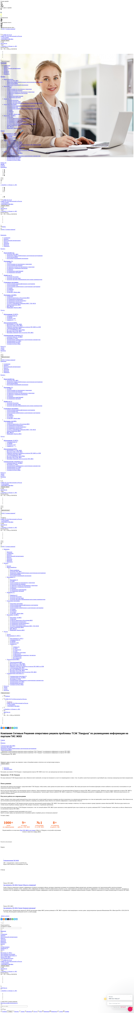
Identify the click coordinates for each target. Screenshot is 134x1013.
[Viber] (10, 728)
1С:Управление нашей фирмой (15, 96)
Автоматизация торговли (13, 158)
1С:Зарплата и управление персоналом (17, 93)
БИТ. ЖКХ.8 (10, 126)
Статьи (3, 165)
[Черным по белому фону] (1, 9)
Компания (3, 63)
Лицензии (6, 71)
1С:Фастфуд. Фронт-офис (13, 114)
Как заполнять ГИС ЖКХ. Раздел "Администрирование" (19, 908)
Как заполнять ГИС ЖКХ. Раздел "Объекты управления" (19, 885)
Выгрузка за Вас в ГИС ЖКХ (14, 143)
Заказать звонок (5, 40)
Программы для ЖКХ (10, 115)
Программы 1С (8, 86)
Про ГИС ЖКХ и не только (27, 830)
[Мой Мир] (6, 728)
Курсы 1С (3, 163)
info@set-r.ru (4, 43)
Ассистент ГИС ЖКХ (12, 80)
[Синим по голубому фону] (1, 12)
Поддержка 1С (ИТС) (6, 952)
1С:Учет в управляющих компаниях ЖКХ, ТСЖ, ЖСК (21, 124)
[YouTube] (4, 172)
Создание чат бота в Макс (14, 160)
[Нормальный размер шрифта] (2, 4)
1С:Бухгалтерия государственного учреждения (19, 89)
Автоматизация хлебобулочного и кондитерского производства (23, 156)
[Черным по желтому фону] (1, 14)
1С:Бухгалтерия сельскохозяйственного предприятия (21, 106)
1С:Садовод (10, 112)
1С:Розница (10, 94)
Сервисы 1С (10, 139)
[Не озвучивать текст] (1, 26)
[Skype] (15, 728)
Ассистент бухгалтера (12, 100)
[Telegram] (4, 171)
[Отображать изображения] (1, 19)
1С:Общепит (10, 111)
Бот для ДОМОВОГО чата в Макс (16, 147)
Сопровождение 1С (12, 135)
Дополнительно (8, 769)
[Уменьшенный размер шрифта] (1, 2)
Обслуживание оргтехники (8, 954)
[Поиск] (2, 178)
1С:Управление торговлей (14, 97)
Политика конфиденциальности (9, 1003)
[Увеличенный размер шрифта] (2, 6)
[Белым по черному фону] (1, 11)
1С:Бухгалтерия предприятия (14, 90)
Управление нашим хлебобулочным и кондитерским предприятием (24, 82)
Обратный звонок (5, 61)
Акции (2, 164)
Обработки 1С (8, 99)
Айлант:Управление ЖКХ (14, 125)
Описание (6, 767)
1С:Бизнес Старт (11, 137)
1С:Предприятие (5, 947)
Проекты (6, 67)
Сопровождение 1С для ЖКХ (14, 153)
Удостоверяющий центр (7, 958)
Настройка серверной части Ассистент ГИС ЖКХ (20, 150)
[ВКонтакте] (4, 170)
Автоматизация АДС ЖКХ (14, 157)
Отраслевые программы (10, 104)
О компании (7, 65)
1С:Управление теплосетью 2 (14, 122)
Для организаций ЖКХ (10, 140)
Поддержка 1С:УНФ (12, 154)
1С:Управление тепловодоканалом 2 (16, 121)
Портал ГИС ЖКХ (5, 957)
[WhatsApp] (12, 728)
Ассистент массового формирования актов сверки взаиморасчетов (24, 103)
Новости (6, 69)
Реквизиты (6, 74)
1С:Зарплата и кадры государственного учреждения (20, 92)
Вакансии (6, 72)
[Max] (4, 175)
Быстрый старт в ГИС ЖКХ (14, 149)
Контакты (4, 167)
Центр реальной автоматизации (12, 68)
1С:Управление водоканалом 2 (15, 119)
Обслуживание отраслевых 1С (9, 955)
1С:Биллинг (10, 117)
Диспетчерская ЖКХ (12, 83)
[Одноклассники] (4, 728)
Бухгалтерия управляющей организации (17, 85)
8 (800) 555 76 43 (7, 34)
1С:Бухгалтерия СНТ (12, 107)
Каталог (3, 76)
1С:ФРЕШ (9, 136)
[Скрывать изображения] (1, 21)
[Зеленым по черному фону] (1, 16)
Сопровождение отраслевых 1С (12, 151)
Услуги (2, 131)
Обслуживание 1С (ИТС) (10, 133)
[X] (8, 728)
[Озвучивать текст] (2, 24)
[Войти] (1, 180)
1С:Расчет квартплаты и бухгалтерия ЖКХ (18, 118)
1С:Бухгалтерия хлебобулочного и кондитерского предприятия (23, 108)
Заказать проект (5, 763)
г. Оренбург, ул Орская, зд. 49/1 (9, 46)
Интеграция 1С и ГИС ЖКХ (14, 142)
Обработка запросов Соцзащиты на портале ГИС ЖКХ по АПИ (24, 144)
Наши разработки (8, 79)
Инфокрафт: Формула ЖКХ (14, 128)
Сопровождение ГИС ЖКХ (14, 146)
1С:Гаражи (10, 110)
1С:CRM (9, 87)
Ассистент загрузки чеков (14, 101)
